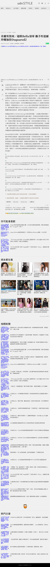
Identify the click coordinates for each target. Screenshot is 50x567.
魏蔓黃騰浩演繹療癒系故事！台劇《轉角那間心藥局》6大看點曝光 (28, 496)
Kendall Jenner (24, 201)
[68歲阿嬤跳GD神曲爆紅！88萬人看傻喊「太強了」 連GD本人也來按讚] (5, 534)
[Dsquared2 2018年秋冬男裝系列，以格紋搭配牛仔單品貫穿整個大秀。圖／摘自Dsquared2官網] (27, 186)
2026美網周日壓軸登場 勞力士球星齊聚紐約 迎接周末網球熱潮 (27, 423)
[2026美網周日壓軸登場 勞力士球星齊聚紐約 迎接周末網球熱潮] (5, 425)
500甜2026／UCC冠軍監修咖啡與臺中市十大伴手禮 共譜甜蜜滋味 (28, 459)
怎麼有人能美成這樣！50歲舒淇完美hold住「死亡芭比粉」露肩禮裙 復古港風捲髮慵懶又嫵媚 (25, 310)
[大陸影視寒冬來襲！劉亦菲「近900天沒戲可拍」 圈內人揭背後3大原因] (5, 556)
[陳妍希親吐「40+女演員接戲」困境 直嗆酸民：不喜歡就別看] (5, 454)
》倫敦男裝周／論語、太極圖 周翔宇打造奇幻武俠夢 (22, 198)
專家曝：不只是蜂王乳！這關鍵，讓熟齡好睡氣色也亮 (8, 274)
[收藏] (2, 94)
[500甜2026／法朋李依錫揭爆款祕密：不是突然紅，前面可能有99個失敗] (5, 410)
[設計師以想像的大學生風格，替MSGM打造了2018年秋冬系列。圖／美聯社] (27, 154)
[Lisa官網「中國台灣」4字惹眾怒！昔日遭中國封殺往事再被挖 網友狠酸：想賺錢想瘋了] (5, 373)
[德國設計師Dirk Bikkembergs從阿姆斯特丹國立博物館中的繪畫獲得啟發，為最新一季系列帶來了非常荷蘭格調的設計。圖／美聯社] (27, 160)
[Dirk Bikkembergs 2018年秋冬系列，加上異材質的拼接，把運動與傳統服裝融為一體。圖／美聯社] (27, 173)
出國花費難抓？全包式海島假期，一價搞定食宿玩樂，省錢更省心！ (8, 310)
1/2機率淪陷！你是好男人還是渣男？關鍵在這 (41, 291)
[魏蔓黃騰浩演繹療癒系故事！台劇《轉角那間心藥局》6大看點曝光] (5, 498)
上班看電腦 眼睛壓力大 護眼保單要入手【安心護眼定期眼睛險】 (41, 275)
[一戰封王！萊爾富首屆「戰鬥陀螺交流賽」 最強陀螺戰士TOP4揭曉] (5, 388)
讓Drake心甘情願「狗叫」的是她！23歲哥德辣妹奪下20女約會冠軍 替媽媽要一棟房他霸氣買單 (41, 310)
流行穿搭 (16, 8)
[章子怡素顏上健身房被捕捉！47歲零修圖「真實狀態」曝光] (5, 549)
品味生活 (43, 8)
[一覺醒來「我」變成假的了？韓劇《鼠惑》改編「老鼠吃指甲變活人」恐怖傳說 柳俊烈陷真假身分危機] (5, 469)
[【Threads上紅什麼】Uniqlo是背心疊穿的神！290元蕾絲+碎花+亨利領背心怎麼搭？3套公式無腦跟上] (5, 241)
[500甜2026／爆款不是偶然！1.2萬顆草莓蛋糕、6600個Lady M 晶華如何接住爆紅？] (5, 417)
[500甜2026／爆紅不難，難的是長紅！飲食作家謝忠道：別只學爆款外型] (5, 403)
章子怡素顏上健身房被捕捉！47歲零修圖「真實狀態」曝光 (24, 292)
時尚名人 (8, 8)
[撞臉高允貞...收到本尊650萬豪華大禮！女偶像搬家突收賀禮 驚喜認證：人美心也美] (5, 329)
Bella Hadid (15, 201)
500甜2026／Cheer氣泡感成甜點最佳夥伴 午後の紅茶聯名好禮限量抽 (29, 430)
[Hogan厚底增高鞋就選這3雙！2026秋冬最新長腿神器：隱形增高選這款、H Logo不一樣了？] (5, 227)
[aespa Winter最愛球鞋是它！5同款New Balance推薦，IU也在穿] (5, 234)
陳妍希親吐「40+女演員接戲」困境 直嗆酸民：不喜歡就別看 (27, 452)
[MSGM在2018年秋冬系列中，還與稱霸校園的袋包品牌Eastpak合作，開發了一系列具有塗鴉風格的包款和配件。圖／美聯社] (27, 180)
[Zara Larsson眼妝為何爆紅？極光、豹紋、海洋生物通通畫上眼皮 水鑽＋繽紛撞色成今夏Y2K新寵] (5, 491)
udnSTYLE (3, 32)
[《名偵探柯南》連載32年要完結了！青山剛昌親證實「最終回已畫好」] (5, 541)
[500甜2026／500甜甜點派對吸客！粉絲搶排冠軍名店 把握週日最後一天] (5, 395)
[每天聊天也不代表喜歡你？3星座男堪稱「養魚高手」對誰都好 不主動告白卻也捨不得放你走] (5, 337)
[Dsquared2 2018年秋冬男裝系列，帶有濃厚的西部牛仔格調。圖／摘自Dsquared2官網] (27, 167)
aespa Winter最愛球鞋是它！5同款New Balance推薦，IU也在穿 (28, 232)
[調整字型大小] (2, 99)
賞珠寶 (37, 8)
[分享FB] (2, 85)
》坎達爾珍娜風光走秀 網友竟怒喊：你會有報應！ (21, 194)
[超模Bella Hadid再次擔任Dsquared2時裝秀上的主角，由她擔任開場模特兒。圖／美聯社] (25, 62)
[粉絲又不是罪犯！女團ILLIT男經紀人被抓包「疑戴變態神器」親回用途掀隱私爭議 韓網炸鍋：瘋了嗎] (5, 359)
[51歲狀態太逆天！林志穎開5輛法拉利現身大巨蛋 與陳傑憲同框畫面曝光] (5, 484)
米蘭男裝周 (8, 201)
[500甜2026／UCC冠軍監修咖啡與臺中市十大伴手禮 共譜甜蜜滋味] (5, 462)
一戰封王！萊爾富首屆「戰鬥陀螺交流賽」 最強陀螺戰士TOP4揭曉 (28, 386)
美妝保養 (23, 8)
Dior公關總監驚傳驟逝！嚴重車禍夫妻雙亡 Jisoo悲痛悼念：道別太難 (24, 275)
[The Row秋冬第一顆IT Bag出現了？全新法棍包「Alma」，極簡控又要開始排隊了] (5, 249)
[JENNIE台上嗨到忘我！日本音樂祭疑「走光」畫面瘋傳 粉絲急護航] (5, 519)
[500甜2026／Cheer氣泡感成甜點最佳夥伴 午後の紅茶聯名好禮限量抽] (5, 432)
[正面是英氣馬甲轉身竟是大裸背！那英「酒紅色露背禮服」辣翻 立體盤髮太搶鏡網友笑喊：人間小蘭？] (5, 447)
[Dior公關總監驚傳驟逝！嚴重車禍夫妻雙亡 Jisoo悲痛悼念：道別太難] (5, 527)
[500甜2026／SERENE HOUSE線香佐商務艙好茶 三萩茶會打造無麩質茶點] (5, 440)
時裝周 (14, 32)
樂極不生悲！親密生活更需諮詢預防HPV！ (8, 291)
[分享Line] (2, 89)
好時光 (30, 8)
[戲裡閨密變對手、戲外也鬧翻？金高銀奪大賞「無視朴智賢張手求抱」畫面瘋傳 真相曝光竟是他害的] (5, 344)
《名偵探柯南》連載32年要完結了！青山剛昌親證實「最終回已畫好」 (29, 539)
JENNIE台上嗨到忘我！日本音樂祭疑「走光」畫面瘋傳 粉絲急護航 (29, 517)
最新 (2, 8)
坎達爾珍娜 (32, 201)
